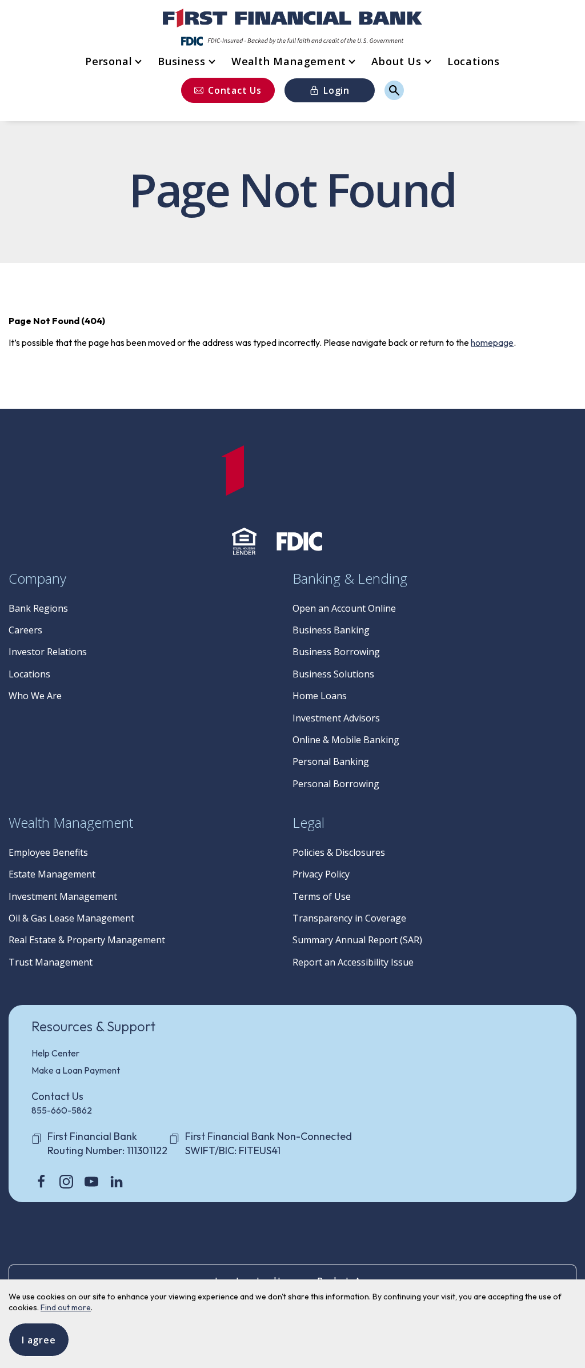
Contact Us (235, 90)
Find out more (66, 1307)
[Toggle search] (394, 90)
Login (336, 90)
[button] (113, 61)
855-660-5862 (61, 1110)
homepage (492, 342)
